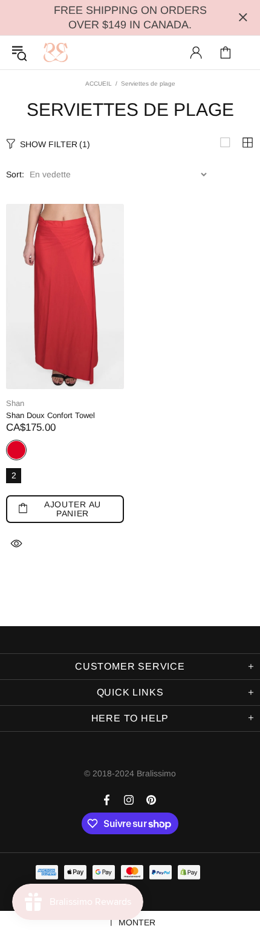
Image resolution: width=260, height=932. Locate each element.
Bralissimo (56, 52)
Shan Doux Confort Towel (50, 415)
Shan (15, 403)
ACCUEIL (98, 83)
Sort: (15, 174)
